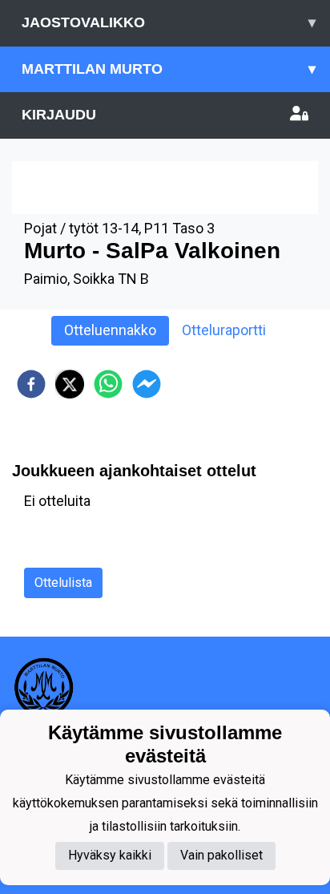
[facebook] (31, 384)
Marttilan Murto (169, 69)
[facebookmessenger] (146, 384)
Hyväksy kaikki (109, 855)
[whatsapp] (108, 384)
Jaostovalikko (169, 22)
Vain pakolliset (221, 855)
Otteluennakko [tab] (110, 330)
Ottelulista (63, 582)
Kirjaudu (59, 115)
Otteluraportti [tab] (224, 330)
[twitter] (69, 384)
